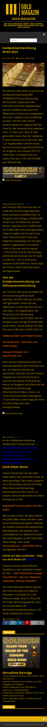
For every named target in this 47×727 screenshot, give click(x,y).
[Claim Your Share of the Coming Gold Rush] (21, 666)
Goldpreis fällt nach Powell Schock (22, 335)
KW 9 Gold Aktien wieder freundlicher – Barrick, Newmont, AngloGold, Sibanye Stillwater (23, 577)
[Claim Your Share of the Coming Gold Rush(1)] (23, 177)
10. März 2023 (10, 58)
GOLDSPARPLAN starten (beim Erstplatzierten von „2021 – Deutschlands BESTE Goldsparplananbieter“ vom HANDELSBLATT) (20, 455)
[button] (43, 34)
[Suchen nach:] (23, 40)
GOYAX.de (27, 204)
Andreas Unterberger (26, 58)
